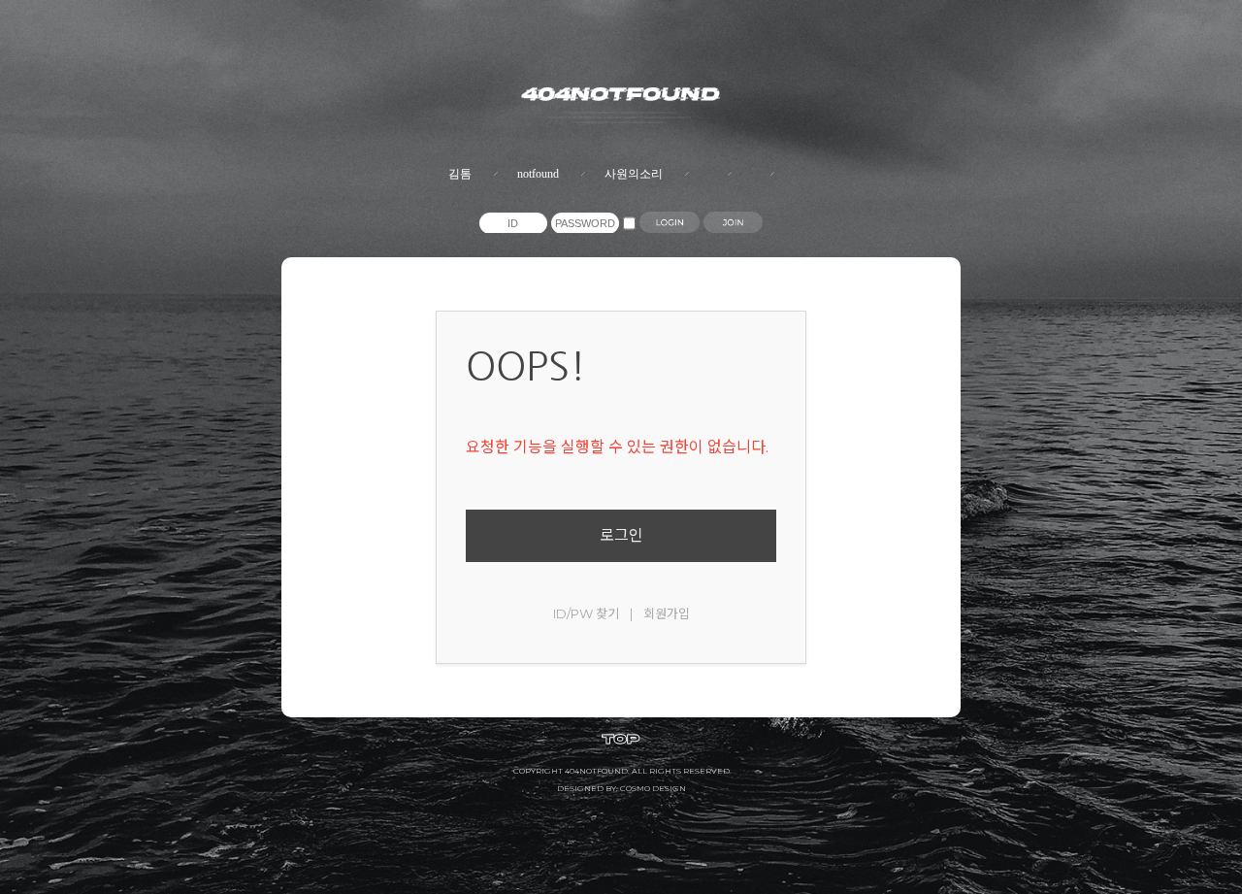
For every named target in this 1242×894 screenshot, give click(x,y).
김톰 (460, 174)
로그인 (621, 535)
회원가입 (666, 613)
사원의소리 (634, 174)
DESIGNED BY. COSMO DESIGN (621, 788)
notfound (538, 174)
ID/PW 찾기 (586, 613)
